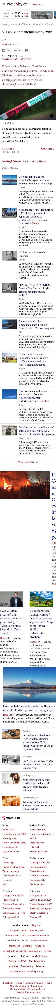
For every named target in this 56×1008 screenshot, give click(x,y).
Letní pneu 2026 (38, 895)
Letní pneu (13, 966)
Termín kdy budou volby (14, 842)
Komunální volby (10, 851)
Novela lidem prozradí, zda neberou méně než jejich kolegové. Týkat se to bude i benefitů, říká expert (11, 622)
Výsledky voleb (9, 838)
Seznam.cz (37, 4)
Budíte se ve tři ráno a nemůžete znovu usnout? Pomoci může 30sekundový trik (36, 324)
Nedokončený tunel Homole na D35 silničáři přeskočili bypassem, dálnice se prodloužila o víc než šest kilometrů (36, 216)
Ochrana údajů (17, 989)
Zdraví (21, 332)
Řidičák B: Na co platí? (41, 908)
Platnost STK (36, 917)
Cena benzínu (12, 935)
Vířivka (47, 951)
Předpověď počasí (18, 930)
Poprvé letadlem (10, 900)
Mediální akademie (19, 986)
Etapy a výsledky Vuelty (41, 834)
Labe (25, 161)
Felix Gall (34, 847)
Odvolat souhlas (35, 989)
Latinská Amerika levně (13, 913)
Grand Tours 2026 (38, 851)
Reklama (29, 983)
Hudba (21, 299)
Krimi (21, 405)
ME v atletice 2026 (11, 875)
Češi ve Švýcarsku (11, 908)
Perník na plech (37, 884)
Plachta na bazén (39, 940)
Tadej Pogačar (37, 842)
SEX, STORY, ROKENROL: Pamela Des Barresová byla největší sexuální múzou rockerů (35, 290)
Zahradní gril (35, 951)
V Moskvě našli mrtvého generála (32, 254)
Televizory (41, 966)
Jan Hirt (33, 838)
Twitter (19, 983)
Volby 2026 (7, 829)
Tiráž (47, 983)
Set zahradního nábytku (14, 951)
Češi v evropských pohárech (35, 935)
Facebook (8, 983)
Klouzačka (40, 946)
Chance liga (8, 862)
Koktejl (22, 187)
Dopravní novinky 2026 (41, 904)
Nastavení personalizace (28, 992)
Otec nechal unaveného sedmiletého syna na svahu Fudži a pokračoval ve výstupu (36, 180)
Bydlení (22, 369)
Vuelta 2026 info (37, 829)
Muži (33, 161)
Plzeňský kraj (24, 438)
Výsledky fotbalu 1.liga (13, 867)
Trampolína (14, 946)
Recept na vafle (37, 880)
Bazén (25, 940)
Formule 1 (7, 880)
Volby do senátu (10, 847)
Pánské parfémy (35, 971)
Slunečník (27, 946)
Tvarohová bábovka (39, 875)
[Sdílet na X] (18, 152)
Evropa (22, 260)
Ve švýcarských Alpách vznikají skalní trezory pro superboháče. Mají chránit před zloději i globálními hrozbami (41, 624)
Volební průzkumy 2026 (14, 834)
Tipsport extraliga (10, 871)
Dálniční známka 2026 (40, 900)
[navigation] (3, 4)
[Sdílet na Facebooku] (13, 152)
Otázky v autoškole (39, 913)
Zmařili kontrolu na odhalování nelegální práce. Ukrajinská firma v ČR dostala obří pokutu (36, 430)
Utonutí (42, 161)
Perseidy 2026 (37, 930)
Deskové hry (27, 966)
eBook (9, 50)
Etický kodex (37, 986)
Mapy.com (36, 925)
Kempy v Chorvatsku (12, 895)
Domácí (22, 227)
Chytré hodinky (17, 971)
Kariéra (39, 983)
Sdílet (20, 50)
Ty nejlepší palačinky (40, 862)
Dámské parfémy (36, 961)
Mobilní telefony (39, 956)
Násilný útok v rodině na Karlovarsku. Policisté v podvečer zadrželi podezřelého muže (33, 396)
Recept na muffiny (38, 867)
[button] (28, 104)
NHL (4, 884)
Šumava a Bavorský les (14, 904)
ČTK (4, 39)
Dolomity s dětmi (10, 917)
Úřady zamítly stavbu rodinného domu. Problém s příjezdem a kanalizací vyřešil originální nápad (33, 359)
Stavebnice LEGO (17, 961)
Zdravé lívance (37, 871)
